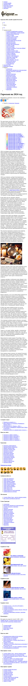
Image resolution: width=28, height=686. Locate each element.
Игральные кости (10, 62)
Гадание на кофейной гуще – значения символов (15, 661)
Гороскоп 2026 (7, 4)
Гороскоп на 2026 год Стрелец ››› (11, 438)
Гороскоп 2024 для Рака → (15, 138)
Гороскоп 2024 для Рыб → (15, 149)
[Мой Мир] (5, 100)
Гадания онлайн (7, 3)
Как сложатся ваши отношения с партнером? (14, 556)
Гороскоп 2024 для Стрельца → (16, 144)
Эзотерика (8, 88)
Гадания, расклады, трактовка (13, 71)
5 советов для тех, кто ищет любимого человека (15, 646)
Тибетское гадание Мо (11, 57)
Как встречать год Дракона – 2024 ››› (12, 426)
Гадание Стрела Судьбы (12, 36)
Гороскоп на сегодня (8, 450)
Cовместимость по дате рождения (11, 490)
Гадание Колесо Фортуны (12, 34)
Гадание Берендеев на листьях (13, 40)
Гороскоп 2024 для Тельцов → (16, 135)
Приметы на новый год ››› (9, 422)
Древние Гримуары (11, 74)
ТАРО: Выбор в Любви (9, 481)
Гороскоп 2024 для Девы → (15, 140)
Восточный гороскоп (8, 453)
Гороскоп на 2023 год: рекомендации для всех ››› (15, 430)
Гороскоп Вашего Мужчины (10, 447)
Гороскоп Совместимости (9, 445)
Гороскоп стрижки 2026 (9, 449)
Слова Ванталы (10, 63)
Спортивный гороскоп (9, 457)
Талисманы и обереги (11, 86)
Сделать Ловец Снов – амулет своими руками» (14, 497)
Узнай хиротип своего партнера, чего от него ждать (14, 589)
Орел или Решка (10, 46)
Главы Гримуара (7, 7)
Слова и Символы (10, 53)
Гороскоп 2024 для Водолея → (16, 147)
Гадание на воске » (8, 607)
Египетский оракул (11, 61)
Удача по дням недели (8, 461)
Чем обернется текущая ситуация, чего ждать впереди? (14, 574)
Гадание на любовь (8, 672)
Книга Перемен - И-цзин (12, 59)
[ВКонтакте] (1, 100)
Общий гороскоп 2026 (8, 448)
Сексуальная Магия (11, 84)
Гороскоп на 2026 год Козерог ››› (11, 437)
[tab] (15, 7)
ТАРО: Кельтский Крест (9, 486)
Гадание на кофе (10, 45)
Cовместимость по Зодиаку (10, 491)
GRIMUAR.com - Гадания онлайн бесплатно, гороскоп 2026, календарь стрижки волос (12, 621)
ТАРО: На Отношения (8, 482)
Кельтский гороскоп (8, 454)
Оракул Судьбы (10, 35)
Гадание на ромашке (11, 39)
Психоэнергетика (10, 83)
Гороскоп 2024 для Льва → (15, 139)
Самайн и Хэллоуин (8, 642)
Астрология (9, 68)
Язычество (9, 89)
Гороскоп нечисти (7, 459)
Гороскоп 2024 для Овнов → (15, 134)
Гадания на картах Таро (12, 50)
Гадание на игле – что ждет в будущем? (13, 660)
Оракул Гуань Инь (10, 58)
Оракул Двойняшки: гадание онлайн (15, 32)
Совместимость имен (11, 37)
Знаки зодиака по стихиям (9, 638)
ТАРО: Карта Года (7, 489)
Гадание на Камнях (11, 54)
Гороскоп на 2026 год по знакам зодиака (13, 658)
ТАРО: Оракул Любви (8, 485)
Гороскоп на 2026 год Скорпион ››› (12, 440)
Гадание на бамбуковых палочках (14, 31)
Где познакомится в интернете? (11, 647)
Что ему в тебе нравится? (12, 56)
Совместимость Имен (8, 679)
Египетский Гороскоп (8, 456)
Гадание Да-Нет (10, 49)
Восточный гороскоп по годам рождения (16, 70)
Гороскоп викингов (8, 458)
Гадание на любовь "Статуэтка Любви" (16, 48)
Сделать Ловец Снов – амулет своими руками (14, 653)
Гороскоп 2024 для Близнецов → (16, 136)
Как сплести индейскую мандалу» (11, 498)
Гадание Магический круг (12, 44)
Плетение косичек (10, 81)
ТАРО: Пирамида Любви (9, 483)
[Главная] (10, 16)
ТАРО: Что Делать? (8, 480)
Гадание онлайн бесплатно (10, 669)
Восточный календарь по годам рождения (13, 654)
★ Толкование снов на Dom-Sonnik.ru (8, 542)
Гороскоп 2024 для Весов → (15, 142)
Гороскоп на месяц (8, 452)
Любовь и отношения (11, 77)
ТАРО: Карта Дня (7, 487)
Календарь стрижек (8, 5)
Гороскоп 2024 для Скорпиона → (16, 143)
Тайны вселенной (10, 85)
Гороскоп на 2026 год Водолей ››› (11, 436)
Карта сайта (6, 629)
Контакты (5, 8)
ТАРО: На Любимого (8, 478)
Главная (5, 1)
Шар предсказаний (11, 43)
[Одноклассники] (3, 100)
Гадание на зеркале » (8, 608)
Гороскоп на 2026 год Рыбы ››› (10, 434)
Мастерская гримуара (11, 80)
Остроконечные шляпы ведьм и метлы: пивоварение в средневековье (13, 637)
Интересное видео (10, 75)
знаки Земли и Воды (14, 190)
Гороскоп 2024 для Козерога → (16, 146)
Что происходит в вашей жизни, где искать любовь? (14, 599)
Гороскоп (8, 72)
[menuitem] (15, 3)
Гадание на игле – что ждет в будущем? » (13, 605)
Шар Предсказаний (8, 674)
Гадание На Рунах (10, 41)
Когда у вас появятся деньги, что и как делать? (14, 565)
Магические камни (11, 79)
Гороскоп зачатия (7, 462)
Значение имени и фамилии (13, 52)
